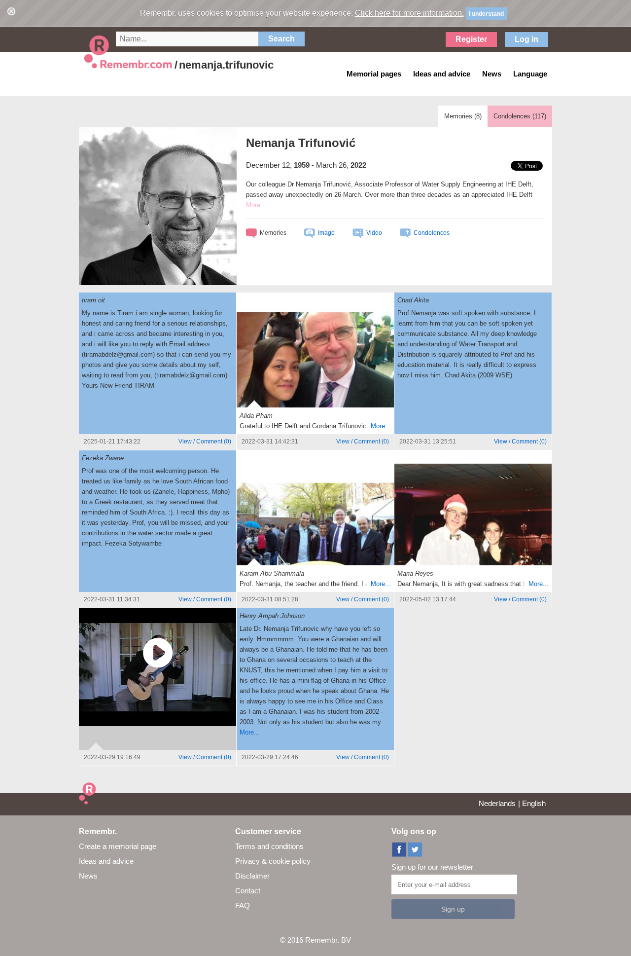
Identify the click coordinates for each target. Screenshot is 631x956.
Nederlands (497, 803)
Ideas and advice (106, 861)
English (534, 803)
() (204, 441)
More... (381, 426)
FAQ (242, 905)
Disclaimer (252, 876)
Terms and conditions (269, 846)
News (88, 876)
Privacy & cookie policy (273, 861)
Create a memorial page (117, 846)
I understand (486, 13)
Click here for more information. (409, 13)
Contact (247, 890)
